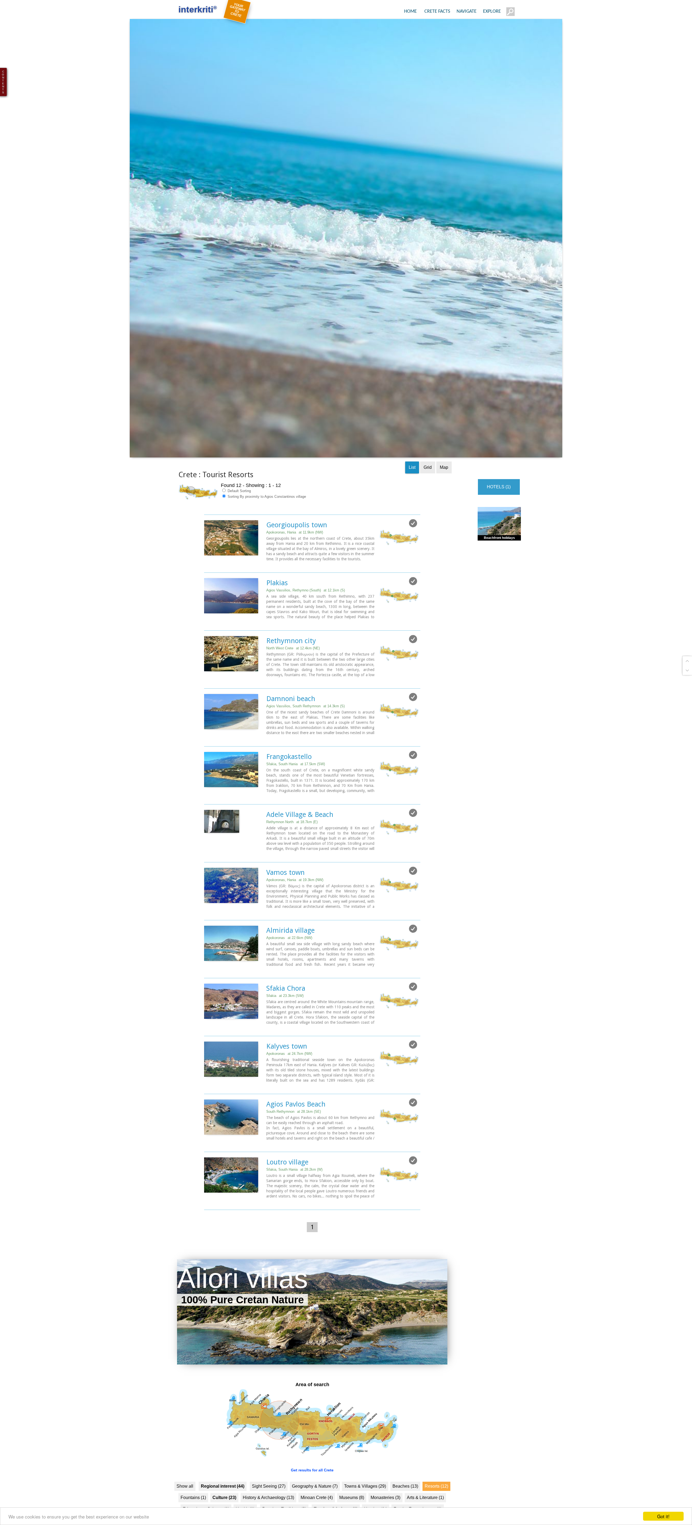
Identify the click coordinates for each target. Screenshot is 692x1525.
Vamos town (285, 891)
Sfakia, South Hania (295, 783)
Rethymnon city (291, 660)
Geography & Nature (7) (315, 1505)
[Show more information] (207, 583)
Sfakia (285, 1015)
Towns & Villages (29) (365, 1505)
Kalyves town (286, 1065)
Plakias (277, 602)
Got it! (663, 1516)
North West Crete (293, 667)
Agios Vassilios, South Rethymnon (305, 725)
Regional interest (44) (222, 1505)
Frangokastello (289, 775)
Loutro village (287, 1181)
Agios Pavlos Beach (295, 1123)
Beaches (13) (405, 1505)
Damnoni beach (290, 718)
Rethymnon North (292, 841)
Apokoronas (289, 957)
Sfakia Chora (285, 1007)
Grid (428, 486)
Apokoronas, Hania (294, 551)
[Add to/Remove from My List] (413, 542)
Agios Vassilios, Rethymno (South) (305, 609)
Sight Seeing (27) (268, 1505)
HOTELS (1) (499, 505)
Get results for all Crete (312, 1489)
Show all (185, 1505)
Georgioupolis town (296, 544)
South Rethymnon (293, 1130)
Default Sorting (239, 510)
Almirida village (290, 949)
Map (444, 486)
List (412, 486)
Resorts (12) (436, 1505)
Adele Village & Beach (299, 833)
